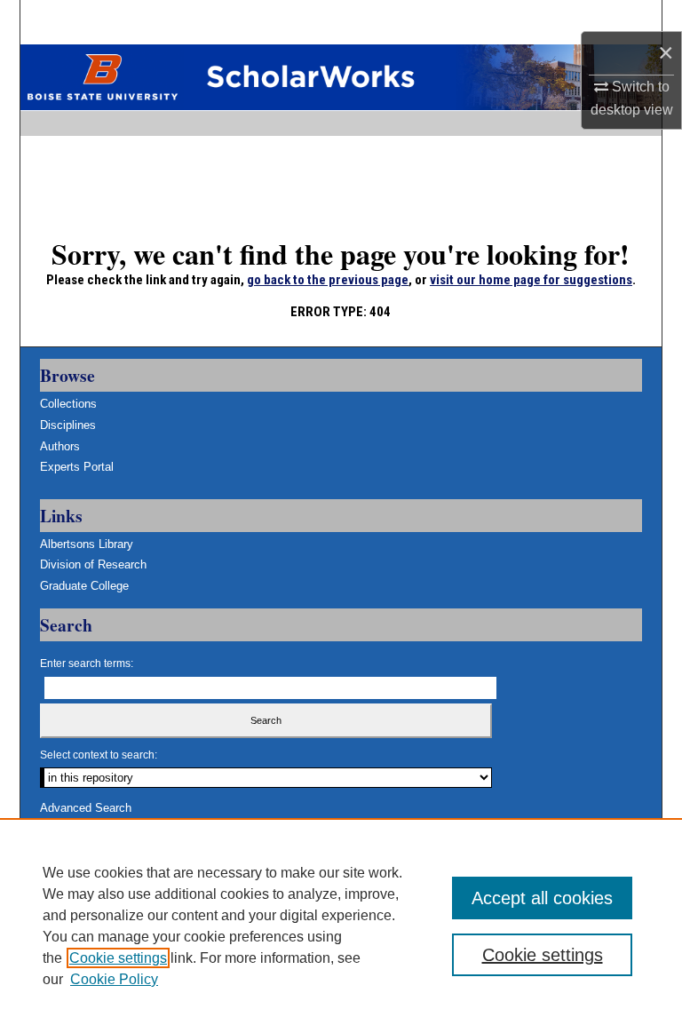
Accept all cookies (542, 898)
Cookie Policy (114, 979)
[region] (341, 925)
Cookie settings (118, 957)
